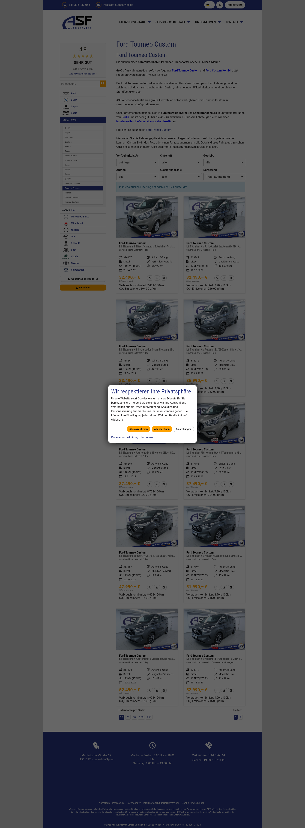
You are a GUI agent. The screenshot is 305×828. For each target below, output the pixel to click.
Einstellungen (184, 429)
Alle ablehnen (162, 429)
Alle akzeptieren (138, 429)
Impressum (148, 437)
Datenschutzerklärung (125, 437)
